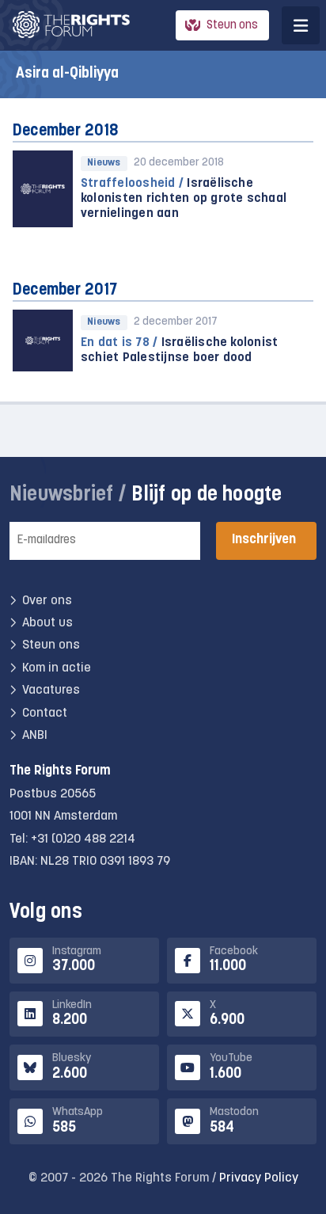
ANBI (34, 735)
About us (47, 623)
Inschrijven (264, 539)
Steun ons (232, 26)
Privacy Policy (258, 1178)
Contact (44, 713)
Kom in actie (56, 668)
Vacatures (51, 690)
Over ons (47, 601)
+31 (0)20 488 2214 (83, 839)
